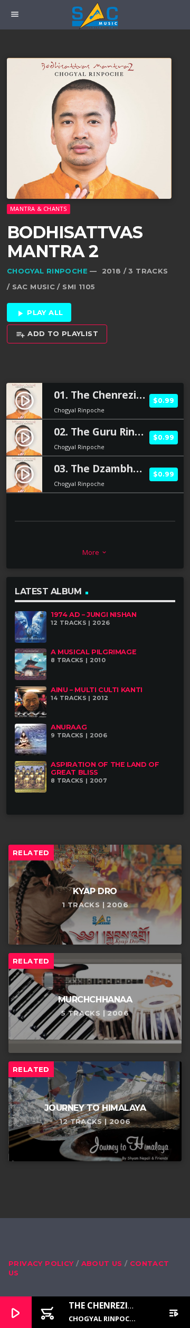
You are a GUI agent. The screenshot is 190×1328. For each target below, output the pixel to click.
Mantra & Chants (38, 208)
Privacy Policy (40, 1263)
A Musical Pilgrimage (93, 652)
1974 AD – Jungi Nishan (94, 615)
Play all (39, 313)
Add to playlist (57, 334)
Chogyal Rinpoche (47, 271)
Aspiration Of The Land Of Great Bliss (105, 768)
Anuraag (69, 727)
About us (101, 1263)
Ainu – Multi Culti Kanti (96, 690)
